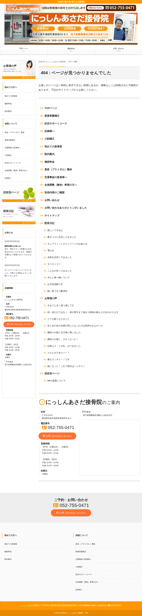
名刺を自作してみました (59, 257)
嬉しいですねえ (55, 230)
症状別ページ (52, 373)
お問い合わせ (118, 49)
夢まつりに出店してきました (61, 237)
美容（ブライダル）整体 (58, 169)
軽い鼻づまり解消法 (57, 291)
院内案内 (49, 154)
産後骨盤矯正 (52, 115)
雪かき (50, 250)
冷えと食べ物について (58, 277)
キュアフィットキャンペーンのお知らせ (67, 244)
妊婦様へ (49, 131)
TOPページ (23, 49)
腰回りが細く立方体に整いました (64, 332)
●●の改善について (56, 380)
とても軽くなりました (58, 319)
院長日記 (49, 223)
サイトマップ (52, 215)
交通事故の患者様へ (56, 177)
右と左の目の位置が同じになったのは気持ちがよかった (75, 325)
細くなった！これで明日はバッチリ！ (66, 366)
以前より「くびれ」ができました (64, 346)
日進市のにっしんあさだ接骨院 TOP (74, 613)
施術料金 (71, 49)
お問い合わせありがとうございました (66, 207)
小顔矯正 (49, 138)
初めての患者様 (53, 146)
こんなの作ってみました (59, 271)
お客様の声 (51, 298)
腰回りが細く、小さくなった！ (62, 339)
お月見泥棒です (55, 284)
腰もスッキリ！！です (58, 359)
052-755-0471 (58, 427)
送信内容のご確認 (54, 192)
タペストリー (54, 264)
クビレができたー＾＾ (58, 353)
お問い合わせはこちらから (57, 436)
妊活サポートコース (56, 123)
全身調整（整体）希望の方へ (61, 184)
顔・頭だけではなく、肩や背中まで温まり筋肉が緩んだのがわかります (82, 312)
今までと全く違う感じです (60, 305)
